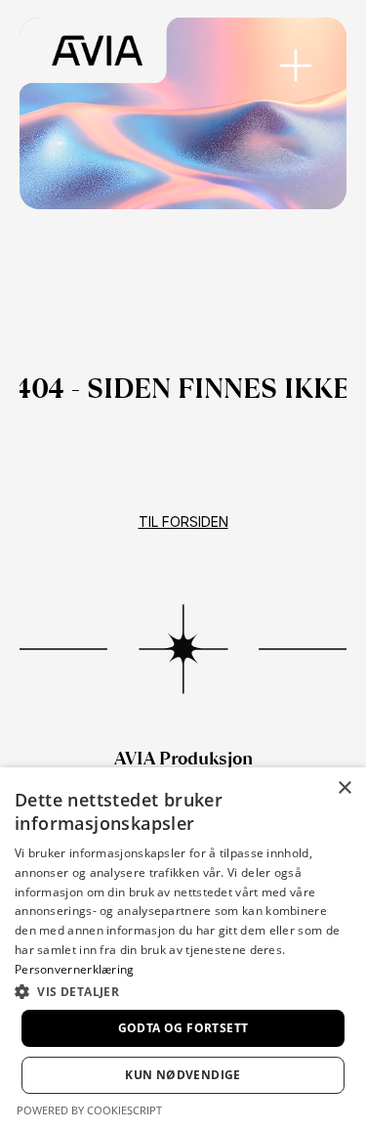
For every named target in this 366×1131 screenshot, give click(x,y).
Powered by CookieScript (89, 1110)
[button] (183, 990)
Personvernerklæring (75, 969)
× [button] (344, 788)
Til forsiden (183, 521)
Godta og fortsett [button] (183, 1028)
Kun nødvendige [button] (183, 1074)
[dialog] (183, 949)
